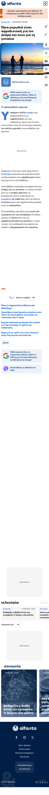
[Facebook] (46, 45)
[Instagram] (24, 737)
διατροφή (6, 174)
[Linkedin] (46, 61)
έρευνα (5, 343)
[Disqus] (24, 412)
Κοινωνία (5, 22)
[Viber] (46, 69)
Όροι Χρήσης (24, 745)
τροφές (30, 112)
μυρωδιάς (6, 199)
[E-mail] (46, 85)
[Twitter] (46, 53)
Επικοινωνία (24, 749)
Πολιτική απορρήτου (24, 753)
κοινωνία (12, 666)
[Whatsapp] (46, 77)
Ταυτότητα (24, 756)
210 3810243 (24, 769)
